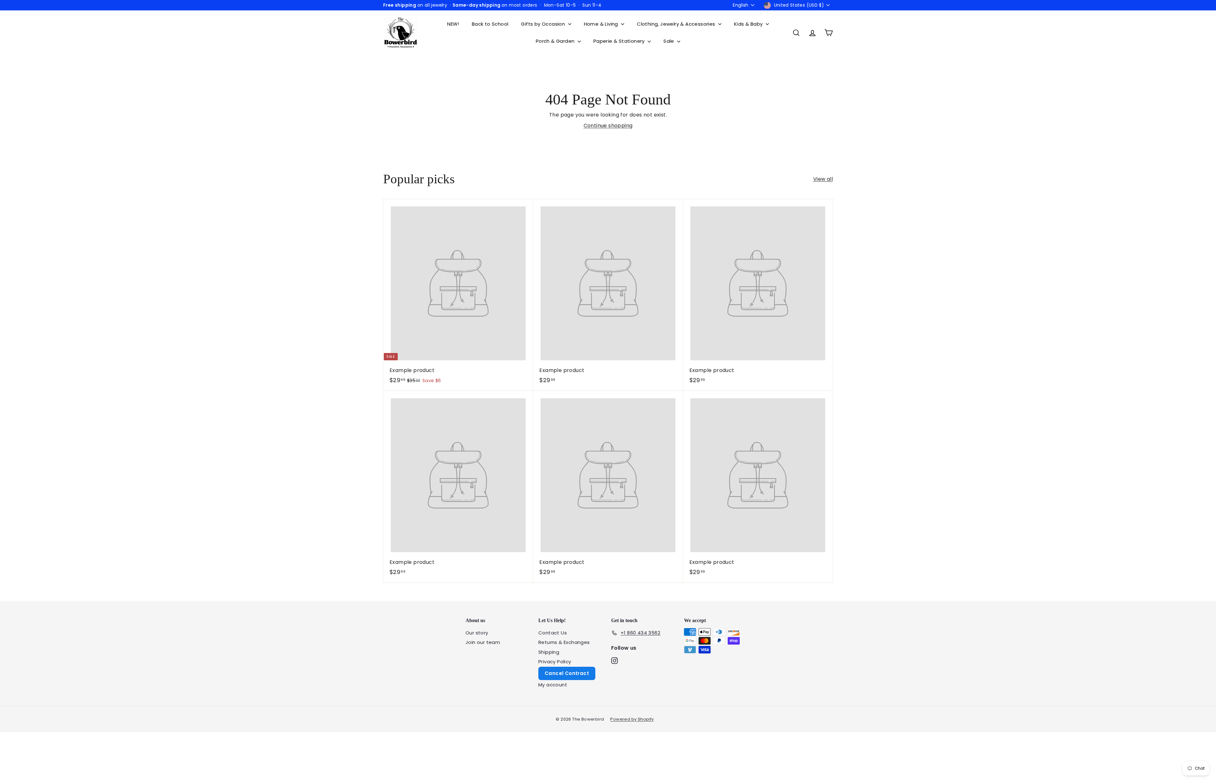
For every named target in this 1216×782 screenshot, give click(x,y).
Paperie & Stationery (619, 41)
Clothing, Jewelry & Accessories (677, 24)
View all (823, 179)
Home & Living (602, 24)
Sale (669, 41)
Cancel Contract (567, 673)
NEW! (453, 24)
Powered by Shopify (632, 719)
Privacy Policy (554, 661)
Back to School (490, 24)
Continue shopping (608, 125)
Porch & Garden (556, 41)
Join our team (483, 642)
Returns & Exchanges (564, 642)
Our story (477, 632)
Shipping (548, 652)
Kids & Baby (749, 24)
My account (552, 684)
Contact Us (552, 632)
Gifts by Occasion (543, 24)
